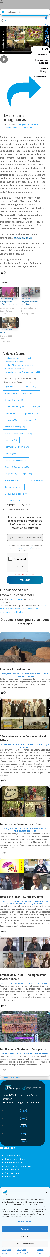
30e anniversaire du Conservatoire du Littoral (24, 372)
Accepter (25, 1229)
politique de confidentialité (21, 548)
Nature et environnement (18, 433)
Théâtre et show (14, 480)
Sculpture (11, 473)
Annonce (30, 386)
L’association (12, 1155)
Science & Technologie (17, 467)
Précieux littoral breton (14, 368)
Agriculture (11, 386)
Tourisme (36, 480)
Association (30, 393)
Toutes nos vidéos (15, 1159)
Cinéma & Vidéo (14, 400)
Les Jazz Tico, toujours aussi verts (19, 365)
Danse (35, 406)
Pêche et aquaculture (16, 460)
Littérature (29, 420)
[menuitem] (2, 20)
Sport (27, 473)
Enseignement (23, 124)
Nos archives (12, 1173)
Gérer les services (24, 1221)
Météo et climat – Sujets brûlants (21, 897)
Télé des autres (13, 487)
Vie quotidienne (13, 500)
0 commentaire (25, 127)
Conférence (18, 901)
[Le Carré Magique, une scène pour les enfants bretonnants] (9, 292)
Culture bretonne (15, 406)
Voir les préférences (25, 1243)
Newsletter (11, 1176)
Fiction (10, 413)
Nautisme (11, 440)
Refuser (25, 1236)
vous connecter (17, 599)
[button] (46, 1192)
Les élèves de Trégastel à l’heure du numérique (30, 301)
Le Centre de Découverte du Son (20, 824)
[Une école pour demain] (9, 322)
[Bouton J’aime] (6, 67)
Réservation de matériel (18, 1166)
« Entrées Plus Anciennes (10, 1077)
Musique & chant (15, 426)
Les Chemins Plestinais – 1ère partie (23, 1049)
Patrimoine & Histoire (17, 447)
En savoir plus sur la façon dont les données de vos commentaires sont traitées (23, 608)
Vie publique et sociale (17, 493)
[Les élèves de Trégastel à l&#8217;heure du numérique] (30, 292)
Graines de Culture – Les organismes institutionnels (23, 977)
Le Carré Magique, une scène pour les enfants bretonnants (9, 301)
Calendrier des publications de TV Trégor (20, 378)
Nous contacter (13, 1162)
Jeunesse (11, 420)
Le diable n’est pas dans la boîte (18, 358)
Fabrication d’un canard (15, 361)
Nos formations (13, 1169)
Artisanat (11, 393)
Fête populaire (29, 413)
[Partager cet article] (24, 111)
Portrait (11, 453)
